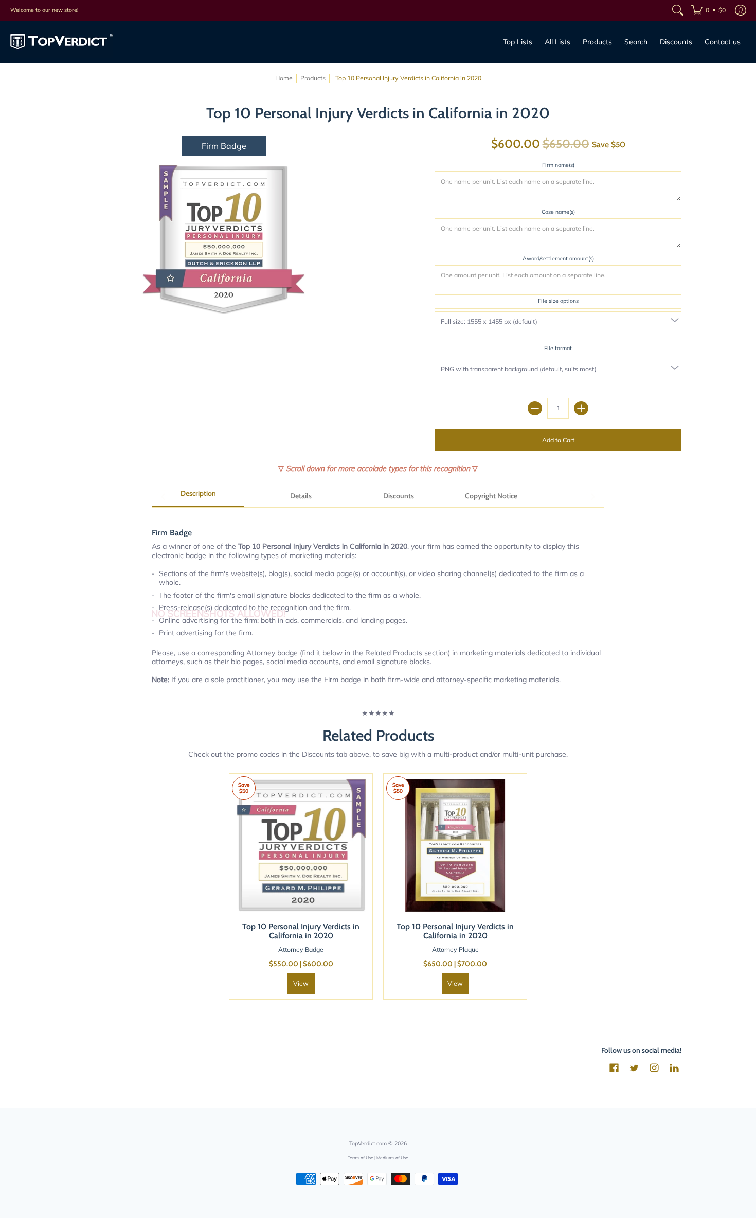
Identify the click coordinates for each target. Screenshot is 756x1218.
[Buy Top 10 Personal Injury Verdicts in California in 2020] (301, 845)
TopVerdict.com (368, 1143)
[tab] (198, 496)
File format (558, 348)
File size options (558, 300)
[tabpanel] (378, 600)
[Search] (678, 10)
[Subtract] (535, 408)
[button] (708, 10)
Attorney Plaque (455, 949)
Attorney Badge (300, 949)
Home (284, 78)
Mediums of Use (392, 1157)
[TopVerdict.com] (61, 42)
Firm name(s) (558, 164)
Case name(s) (558, 211)
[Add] (581, 408)
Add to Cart (558, 440)
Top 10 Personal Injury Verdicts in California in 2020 (300, 931)
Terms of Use (360, 1157)
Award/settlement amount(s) (558, 258)
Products (313, 78)
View (301, 983)
